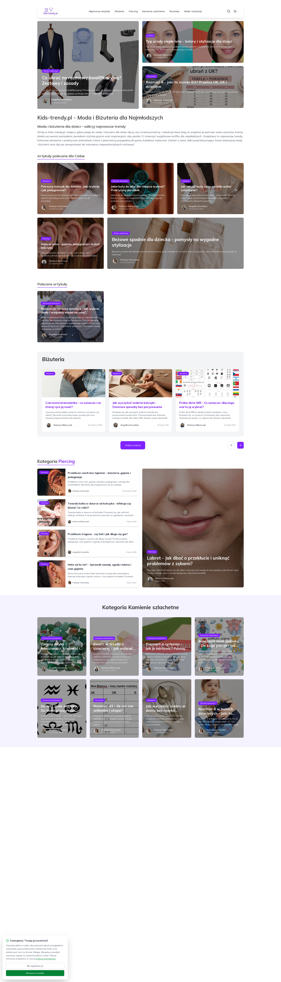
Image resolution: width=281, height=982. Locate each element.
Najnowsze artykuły (99, 11)
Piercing (133, 11)
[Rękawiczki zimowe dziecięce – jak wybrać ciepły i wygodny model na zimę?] (70, 316)
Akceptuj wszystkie (35, 973)
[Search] (228, 11)
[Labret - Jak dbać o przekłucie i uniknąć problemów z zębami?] (193, 528)
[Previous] (231, 445)
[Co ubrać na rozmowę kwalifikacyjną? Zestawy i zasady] (88, 65)
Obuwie (186, 181)
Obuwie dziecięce (120, 181)
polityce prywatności (46, 958)
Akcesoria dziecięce (51, 303)
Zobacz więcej (132, 445)
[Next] (240, 445)
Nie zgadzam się (35, 966)
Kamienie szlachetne (153, 11)
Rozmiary (174, 11)
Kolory (150, 35)
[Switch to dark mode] (235, 11)
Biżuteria (119, 11)
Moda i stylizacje (193, 11)
